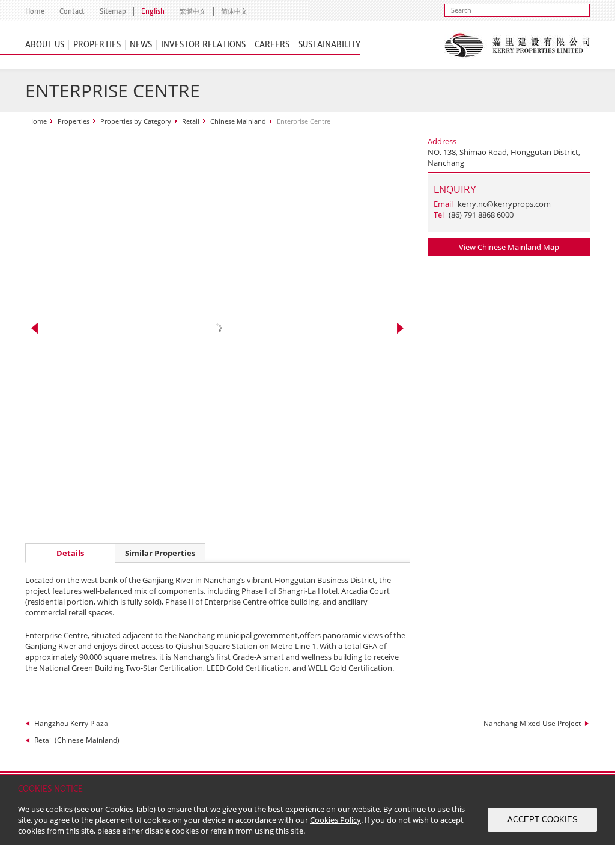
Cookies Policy (335, 819)
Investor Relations (203, 45)
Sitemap (113, 11)
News (141, 45)
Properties (97, 45)
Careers (272, 45)
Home (34, 11)
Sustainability (329, 45)
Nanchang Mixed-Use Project (532, 723)
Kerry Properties (517, 45)
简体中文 (234, 11)
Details (70, 553)
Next (400, 328)
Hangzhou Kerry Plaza (71, 723)
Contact (72, 11)
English (153, 11)
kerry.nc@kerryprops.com (504, 203)
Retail (190, 121)
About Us (44, 45)
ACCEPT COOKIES (542, 819)
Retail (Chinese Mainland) (77, 740)
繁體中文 (193, 11)
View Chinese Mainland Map (509, 247)
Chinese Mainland (238, 121)
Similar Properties (160, 553)
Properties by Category (135, 121)
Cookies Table (129, 809)
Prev (34, 328)
